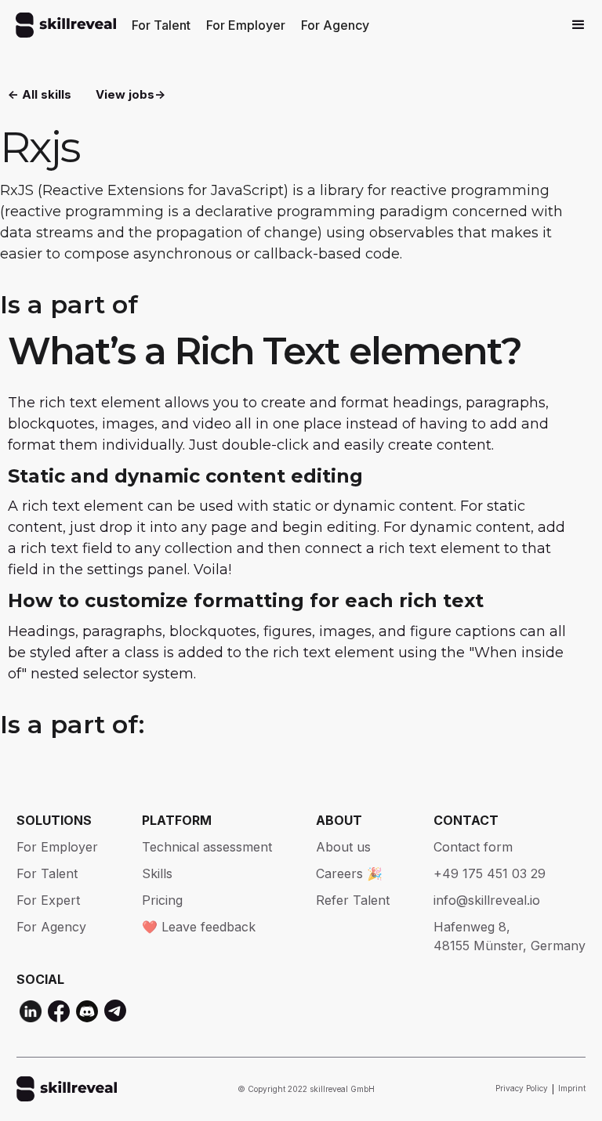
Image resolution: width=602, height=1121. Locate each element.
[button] (578, 25)
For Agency (335, 25)
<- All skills (39, 94)
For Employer (245, 25)
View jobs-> (130, 94)
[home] (66, 25)
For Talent (161, 25)
